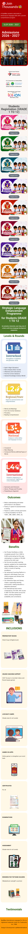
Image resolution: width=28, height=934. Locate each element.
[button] (11, 25)
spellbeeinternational (21, 927)
